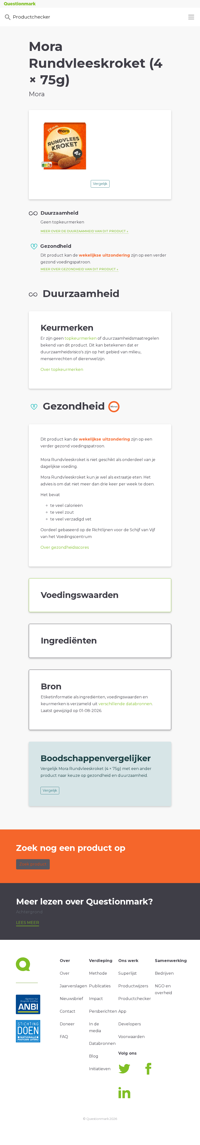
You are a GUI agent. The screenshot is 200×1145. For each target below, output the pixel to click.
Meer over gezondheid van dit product (78, 269)
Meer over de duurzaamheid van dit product (83, 231)
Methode (98, 973)
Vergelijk (100, 184)
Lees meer (27, 922)
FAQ (64, 1036)
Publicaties (99, 986)
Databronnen (102, 1043)
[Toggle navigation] (191, 17)
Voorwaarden (131, 1036)
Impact (96, 998)
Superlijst (127, 973)
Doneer (67, 1024)
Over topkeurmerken (61, 369)
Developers (129, 1024)
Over (65, 973)
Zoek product (33, 864)
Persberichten (103, 1011)
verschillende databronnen (125, 704)
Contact (67, 1011)
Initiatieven (99, 1069)
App (122, 1011)
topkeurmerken (81, 338)
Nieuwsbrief (71, 998)
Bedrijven (164, 973)
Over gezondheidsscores (64, 547)
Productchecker (31, 17)
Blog (93, 1056)
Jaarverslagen (73, 986)
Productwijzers (133, 986)
